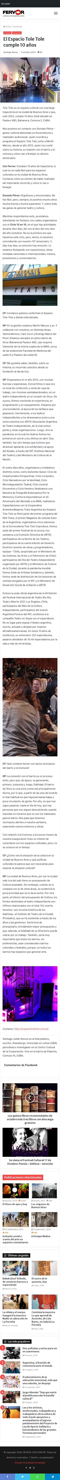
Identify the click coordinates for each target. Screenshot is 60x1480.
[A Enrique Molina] (44, 1219)
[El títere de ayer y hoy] (16, 1190)
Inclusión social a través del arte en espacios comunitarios (15, 1239)
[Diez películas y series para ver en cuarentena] (11, 1353)
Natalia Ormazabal (36, 1462)
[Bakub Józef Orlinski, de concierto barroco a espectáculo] (15, 1268)
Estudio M (20, 1462)
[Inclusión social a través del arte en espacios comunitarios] (16, 1219)
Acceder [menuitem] (5, 3)
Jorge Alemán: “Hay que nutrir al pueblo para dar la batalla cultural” (40, 1395)
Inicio (8, 26)
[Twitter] (30, 1468)
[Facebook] (26, 1468)
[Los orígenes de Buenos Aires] (44, 1190)
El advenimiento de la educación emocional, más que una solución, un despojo (40, 1380)
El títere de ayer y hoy (15, 1204)
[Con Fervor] (13, 13)
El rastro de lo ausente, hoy (39, 1280)
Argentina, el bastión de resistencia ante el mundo (37, 1364)
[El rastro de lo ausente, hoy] (44, 1268)
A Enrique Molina (40, 1236)
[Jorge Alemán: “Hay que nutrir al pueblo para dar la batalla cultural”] (11, 1397)
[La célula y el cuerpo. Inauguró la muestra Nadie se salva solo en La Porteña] (15, 1302)
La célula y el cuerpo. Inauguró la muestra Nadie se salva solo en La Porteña (15, 1317)
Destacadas (17, 33)
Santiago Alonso (10, 52)
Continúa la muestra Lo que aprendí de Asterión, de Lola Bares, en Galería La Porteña (43, 1318)
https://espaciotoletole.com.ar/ (31, 1028)
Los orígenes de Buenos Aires (40, 1206)
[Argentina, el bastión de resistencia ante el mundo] (11, 1367)
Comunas (17, 26)
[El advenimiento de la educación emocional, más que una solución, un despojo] (11, 1382)
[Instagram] (34, 1468)
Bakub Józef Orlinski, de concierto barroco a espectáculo (15, 1281)
